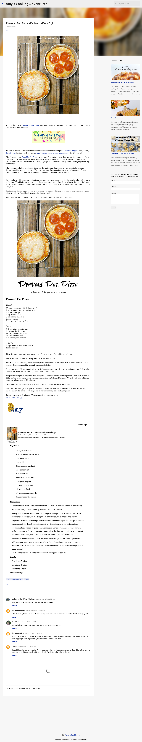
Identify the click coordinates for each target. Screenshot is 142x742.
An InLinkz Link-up (14, 398)
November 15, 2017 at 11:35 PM (32, 633)
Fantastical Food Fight (30, 125)
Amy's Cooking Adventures (26, 4)
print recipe (82, 425)
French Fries (11, 152)
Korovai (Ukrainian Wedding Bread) (122, 82)
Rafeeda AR (17, 633)
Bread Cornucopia (117, 118)
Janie (14, 646)
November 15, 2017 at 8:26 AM (45, 599)
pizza (26, 579)
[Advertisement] (48, 714)
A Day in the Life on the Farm (23, 599)
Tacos (50, 152)
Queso (55, 152)
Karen (14, 622)
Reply (14, 606)
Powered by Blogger (72, 735)
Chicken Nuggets (71, 150)
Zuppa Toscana (41, 152)
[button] (7, 30)
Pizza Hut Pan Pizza (29, 157)
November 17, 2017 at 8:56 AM (26, 646)
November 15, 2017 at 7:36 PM (35, 610)
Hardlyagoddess (18, 610)
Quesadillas (63, 152)
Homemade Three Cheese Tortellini (122, 154)
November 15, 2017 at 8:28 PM (27, 622)
